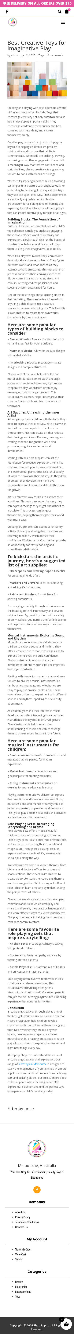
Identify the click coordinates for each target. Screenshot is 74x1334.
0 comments (55, 55)
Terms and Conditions (27, 1222)
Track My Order (23, 1249)
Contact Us (21, 1227)
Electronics (21, 1287)
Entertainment (23, 1291)
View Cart (20, 1254)
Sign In (18, 1259)
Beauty (19, 1282)
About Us (20, 1212)
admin (15, 55)
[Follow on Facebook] (37, 1189)
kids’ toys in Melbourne (33, 1064)
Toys (41, 55)
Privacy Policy (22, 1217)
